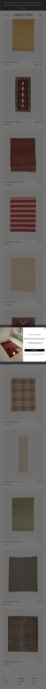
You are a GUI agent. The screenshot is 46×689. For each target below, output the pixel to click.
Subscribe (34, 350)
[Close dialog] (44, 329)
